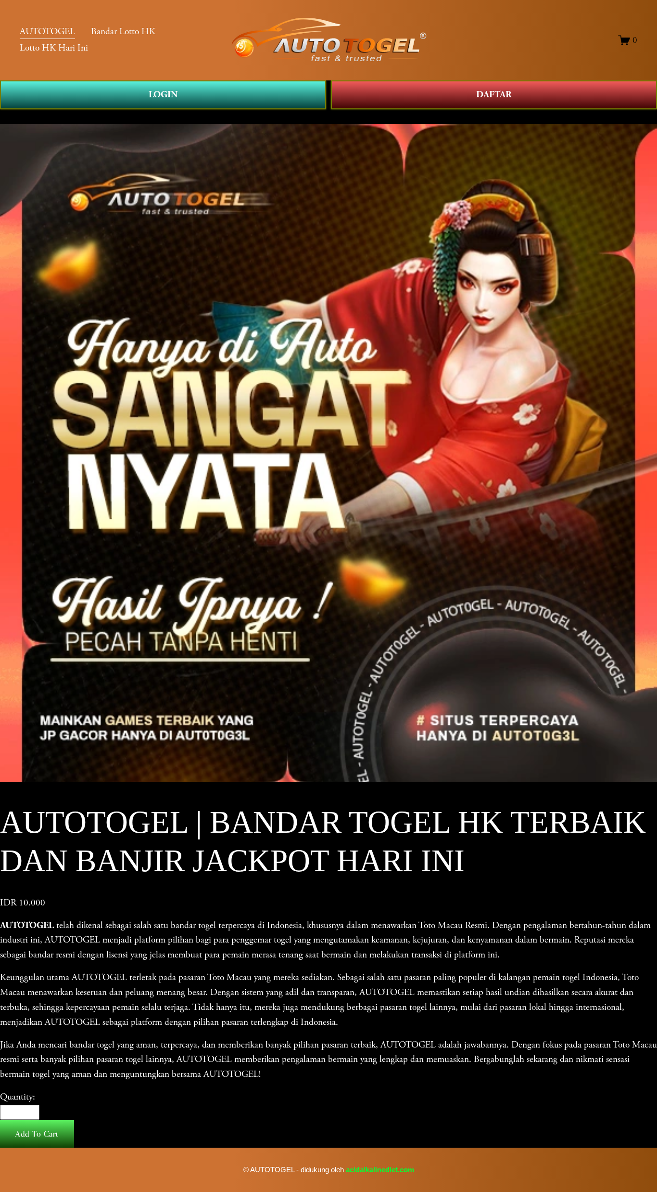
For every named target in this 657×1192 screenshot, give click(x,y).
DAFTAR (494, 94)
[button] (37, 1134)
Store (9, 116)
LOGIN (163, 94)
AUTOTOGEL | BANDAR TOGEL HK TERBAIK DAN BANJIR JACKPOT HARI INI (185, 116)
